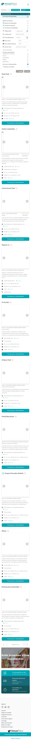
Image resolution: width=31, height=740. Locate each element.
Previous (4, 87)
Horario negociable (7, 50)
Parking (4, 59)
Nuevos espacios (8, 20)
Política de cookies (5, 725)
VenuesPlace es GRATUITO (17, 689)
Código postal (7, 31)
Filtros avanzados (6, 14)
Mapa (28, 71)
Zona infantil (6, 57)
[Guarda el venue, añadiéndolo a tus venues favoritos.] (11, 74)
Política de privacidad (6, 722)
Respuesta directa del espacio (18, 679)
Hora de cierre (7, 47)
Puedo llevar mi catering (8, 53)
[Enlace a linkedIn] (5, 707)
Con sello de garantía (9, 25)
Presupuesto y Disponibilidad (15, 123)
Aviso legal (3, 720)
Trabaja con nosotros (6, 712)
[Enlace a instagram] (8, 707)
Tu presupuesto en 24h (19, 672)
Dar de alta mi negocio (6, 718)
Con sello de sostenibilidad (11, 28)
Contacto (3, 710)
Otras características (9, 52)
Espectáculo (6, 61)
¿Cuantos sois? (8, 34)
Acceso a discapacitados (10, 64)
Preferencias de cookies (7, 727)
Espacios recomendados (10, 23)
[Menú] (27, 4)
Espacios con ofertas (9, 66)
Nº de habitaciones (9, 37)
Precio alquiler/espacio (10, 43)
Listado (20, 71)
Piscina (4, 55)
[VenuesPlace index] (10, 4)
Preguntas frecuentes (6, 714)
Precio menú (7, 40)
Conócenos (4, 716)
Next (27, 87)
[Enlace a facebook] (2, 707)
